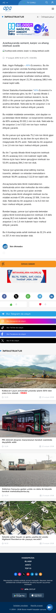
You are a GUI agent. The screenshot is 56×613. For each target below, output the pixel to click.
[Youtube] (28, 574)
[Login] (52, 2)
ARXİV (28, 565)
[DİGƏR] (52, 9)
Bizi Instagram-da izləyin (16, 321)
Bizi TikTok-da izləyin (15, 328)
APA (28, 65)
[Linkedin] (36, 574)
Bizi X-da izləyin (13, 341)
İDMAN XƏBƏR (28, 264)
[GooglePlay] (19, 595)
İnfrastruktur (47, 17)
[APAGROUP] (28, 589)
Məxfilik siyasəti (37, 606)
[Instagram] (19, 574)
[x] (23, 574)
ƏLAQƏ (28, 561)
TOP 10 (28, 568)
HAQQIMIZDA (28, 558)
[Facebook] (15, 574)
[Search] (46, 2)
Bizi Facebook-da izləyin (16, 334)
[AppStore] (36, 595)
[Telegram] (32, 574)
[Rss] (40, 574)
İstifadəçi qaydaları (20, 606)
